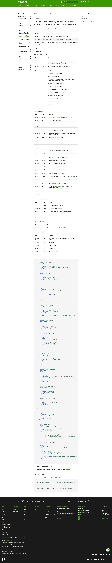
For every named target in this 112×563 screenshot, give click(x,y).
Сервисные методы (23, 53)
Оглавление (20, 14)
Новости (71, 5)
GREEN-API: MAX (48, 512)
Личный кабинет (21, 69)
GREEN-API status (5, 534)
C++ (24, 519)
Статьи (62, 5)
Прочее (20, 58)
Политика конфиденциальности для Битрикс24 (66, 524)
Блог (66, 5)
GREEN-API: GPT (48, 511)
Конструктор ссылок (6, 527)
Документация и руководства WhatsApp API (30, 7)
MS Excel (14, 509)
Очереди (56, 7)
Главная (19, 5)
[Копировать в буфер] (77, 39)
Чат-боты (43, 5)
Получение (21, 25)
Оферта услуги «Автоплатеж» (62, 511)
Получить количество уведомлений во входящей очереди (25, 42)
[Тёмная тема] (61, 2)
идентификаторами (59, 186)
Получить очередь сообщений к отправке (24, 36)
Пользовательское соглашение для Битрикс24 (66, 523)
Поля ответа (84, 18)
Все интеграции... (16, 521)
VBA (59, 477)
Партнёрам (20, 67)
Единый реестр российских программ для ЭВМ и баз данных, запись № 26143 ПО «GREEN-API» (14, 551)
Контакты (21, 54)
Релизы (57, 5)
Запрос (82, 14)
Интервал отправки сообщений (46, 26)
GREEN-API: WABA (48, 509)
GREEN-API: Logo (60, 518)
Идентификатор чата (53, 117)
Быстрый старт (21, 16)
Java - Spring (46, 477)
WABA (19, 71)
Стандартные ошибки (70, 469)
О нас (3, 529)
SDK (31, 5)
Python (36, 477)
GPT (47, 5)
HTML (25, 511)
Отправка (20, 23)
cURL (41, 477)
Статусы (20, 49)
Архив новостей (5, 521)
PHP (24, 514)
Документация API (22, 18)
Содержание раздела (85, 13)
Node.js (25, 509)
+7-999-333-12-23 (9, 540)
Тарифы (3, 526)
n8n (13, 519)
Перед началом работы (43, 44)
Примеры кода (84, 23)
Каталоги (20, 56)
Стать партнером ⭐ (6, 524)
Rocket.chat (15, 512)
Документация (26, 5)
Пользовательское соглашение (63, 508)
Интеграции (52, 5)
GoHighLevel (15, 511)
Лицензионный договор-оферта (63, 510)
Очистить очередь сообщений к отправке (24, 39)
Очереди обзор (22, 30)
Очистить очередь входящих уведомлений (24, 46)
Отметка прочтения (23, 51)
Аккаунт (20, 21)
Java (25, 516)
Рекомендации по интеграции (22, 65)
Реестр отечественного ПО (62, 517)
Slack (14, 517)
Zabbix (14, 516)
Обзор (20, 20)
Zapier (14, 514)
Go (24, 517)
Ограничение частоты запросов (23, 62)
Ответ (82, 16)
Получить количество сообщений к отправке (24, 33)
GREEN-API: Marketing (49, 516)
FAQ (75, 5)
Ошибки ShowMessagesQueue (87, 21)
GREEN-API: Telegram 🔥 (49, 517)
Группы (20, 48)
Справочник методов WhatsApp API (46, 7)
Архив (20, 60)
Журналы (20, 27)
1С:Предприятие (27, 512)
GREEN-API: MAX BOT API (50, 514)
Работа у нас (4, 532)
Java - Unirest (54, 477)
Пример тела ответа (85, 20)
